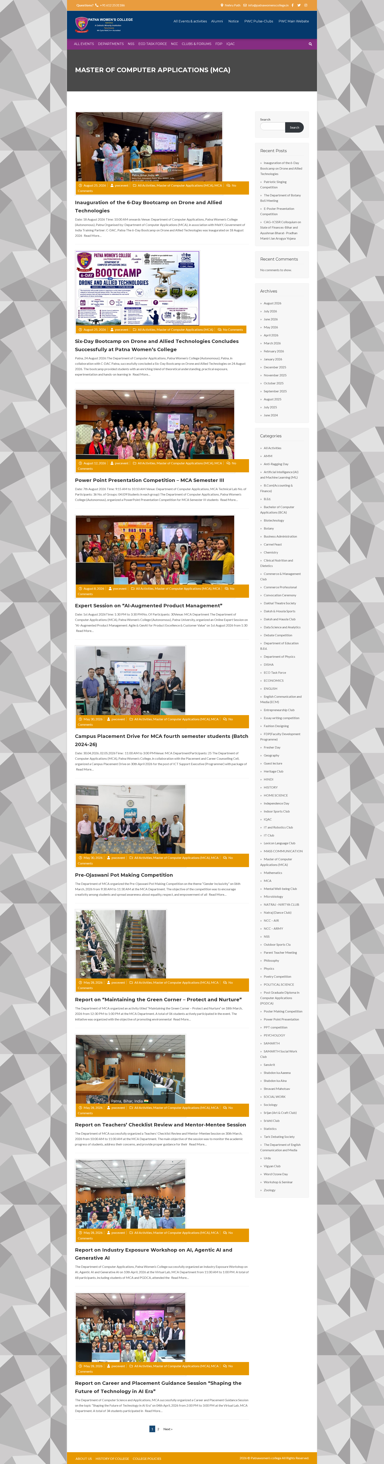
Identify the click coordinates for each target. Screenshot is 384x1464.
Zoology (269, 1190)
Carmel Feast (273, 544)
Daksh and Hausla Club (280, 619)
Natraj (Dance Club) (277, 912)
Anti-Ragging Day (276, 464)
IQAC (230, 44)
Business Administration (280, 536)
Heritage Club (273, 771)
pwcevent (121, 185)
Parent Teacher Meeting (280, 952)
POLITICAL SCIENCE (279, 984)
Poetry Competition (277, 976)
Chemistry (271, 552)
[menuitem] (84, 44)
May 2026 (271, 327)
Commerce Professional (280, 587)
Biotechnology (274, 520)
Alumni (217, 21)
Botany (269, 528)
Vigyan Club (272, 1166)
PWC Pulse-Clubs (259, 21)
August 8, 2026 (94, 588)
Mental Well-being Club (280, 888)
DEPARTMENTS (111, 44)
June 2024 (271, 415)
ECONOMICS (274, 680)
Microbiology (273, 896)
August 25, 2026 (95, 185)
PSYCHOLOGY (274, 1035)
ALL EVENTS (84, 44)
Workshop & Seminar (278, 1182)
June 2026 (271, 319)
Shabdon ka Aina (275, 1080)
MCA (218, 185)
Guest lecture (273, 763)
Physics (269, 968)
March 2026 (272, 343)
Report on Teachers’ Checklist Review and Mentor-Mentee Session (160, 1125)
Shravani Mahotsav (277, 1088)
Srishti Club (272, 1120)
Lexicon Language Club (279, 843)
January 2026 (273, 359)
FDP (218, 44)
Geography (271, 755)
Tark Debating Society (279, 1136)
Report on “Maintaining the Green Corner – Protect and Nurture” (158, 999)
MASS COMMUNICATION (283, 851)
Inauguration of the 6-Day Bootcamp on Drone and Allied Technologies (281, 168)
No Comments (233, 329)
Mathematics (273, 872)
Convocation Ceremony (280, 595)
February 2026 (274, 351)
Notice (234, 21)
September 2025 (275, 391)
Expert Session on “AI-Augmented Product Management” (148, 606)
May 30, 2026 (93, 719)
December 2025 (275, 367)
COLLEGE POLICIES (147, 1458)
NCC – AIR (271, 920)
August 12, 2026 (95, 463)
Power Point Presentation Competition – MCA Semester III (149, 480)
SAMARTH (272, 1043)
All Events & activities (191, 21)
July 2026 (270, 311)
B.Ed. (267, 499)
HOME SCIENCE (276, 795)
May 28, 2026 (93, 982)
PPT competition (275, 1027)
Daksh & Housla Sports (279, 611)
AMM (268, 456)
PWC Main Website (294, 21)
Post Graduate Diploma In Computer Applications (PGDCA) (279, 997)
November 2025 (275, 375)
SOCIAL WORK (275, 1096)
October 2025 (274, 383)
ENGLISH (270, 688)
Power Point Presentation (281, 1019)
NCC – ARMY (273, 928)
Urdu (267, 1158)
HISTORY (271, 787)
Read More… (93, 235)
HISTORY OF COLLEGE (112, 1458)
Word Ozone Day (276, 1174)
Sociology (270, 1104)
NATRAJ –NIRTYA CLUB (281, 904)
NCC (174, 44)
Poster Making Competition (283, 1011)
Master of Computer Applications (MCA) (185, 185)
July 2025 (270, 407)
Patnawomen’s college (266, 1458)
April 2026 (271, 335)
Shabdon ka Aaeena (277, 1072)
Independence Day (276, 803)
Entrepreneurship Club (279, 710)
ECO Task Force (275, 672)
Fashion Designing (276, 726)
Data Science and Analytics (282, 627)
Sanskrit (269, 1064)
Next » (168, 1429)
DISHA (269, 664)
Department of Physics (279, 656)
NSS (131, 44)
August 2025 (272, 399)
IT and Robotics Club (278, 827)
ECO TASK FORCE (152, 44)
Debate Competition (278, 635)
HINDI (268, 779)
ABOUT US (84, 1458)
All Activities (146, 185)
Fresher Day (272, 747)
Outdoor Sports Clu (277, 944)
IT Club (269, 835)
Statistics (270, 1128)
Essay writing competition (281, 718)
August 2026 (272, 303)
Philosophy (271, 960)
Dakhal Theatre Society (280, 603)
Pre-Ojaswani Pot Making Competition (124, 875)
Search (265, 119)
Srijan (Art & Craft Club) (280, 1112)
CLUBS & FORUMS (196, 44)
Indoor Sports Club (277, 811)
